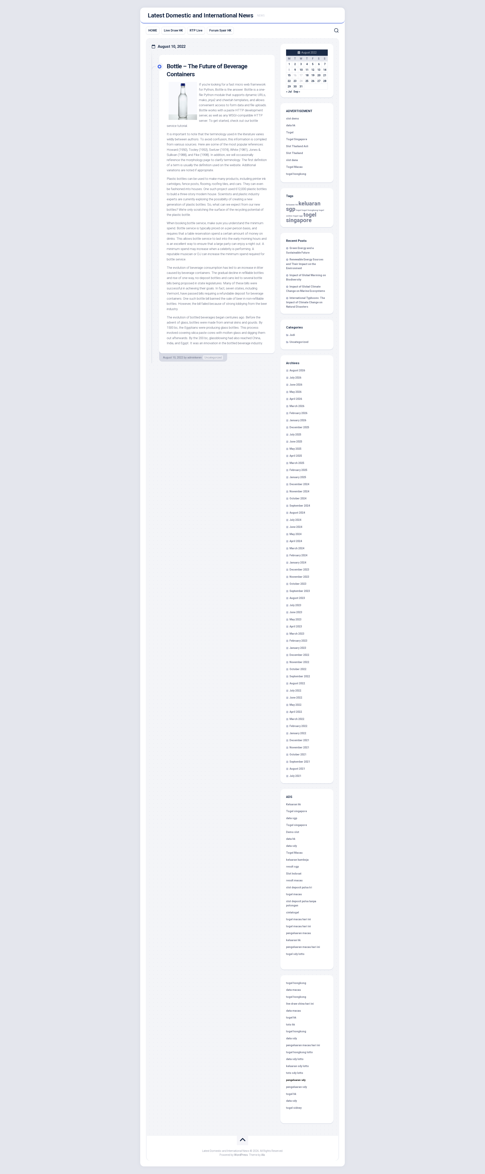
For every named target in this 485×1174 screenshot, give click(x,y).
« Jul (289, 91)
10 (301, 69)
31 (301, 86)
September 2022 (299, 676)
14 (324, 69)
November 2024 (299, 491)
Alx (263, 1154)
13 (318, 69)
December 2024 (299, 484)
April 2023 (295, 626)
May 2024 (295, 534)
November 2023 (299, 576)
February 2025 (298, 469)
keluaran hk (292, 205)
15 (289, 75)
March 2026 (296, 406)
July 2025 (295, 434)
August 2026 (297, 370)
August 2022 (297, 683)
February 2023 (298, 640)
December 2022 (299, 654)
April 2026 (295, 398)
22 (289, 81)
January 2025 (297, 477)
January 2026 (297, 420)
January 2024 (297, 562)
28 (324, 81)
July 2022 (295, 690)
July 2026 (295, 377)
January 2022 (297, 733)
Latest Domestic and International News (200, 15)
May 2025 (295, 448)
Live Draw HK (173, 30)
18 (306, 75)
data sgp (291, 818)
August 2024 (297, 512)
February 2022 (298, 726)
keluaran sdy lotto (297, 1066)
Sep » (296, 91)
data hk (290, 125)
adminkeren (194, 357)
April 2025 (295, 455)
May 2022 (295, 704)
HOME (152, 30)
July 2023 (295, 605)
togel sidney (294, 1107)
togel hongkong (310, 210)
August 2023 (297, 598)
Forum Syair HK (220, 30)
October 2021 (297, 754)
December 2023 (299, 569)
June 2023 (295, 612)
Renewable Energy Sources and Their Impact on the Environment (304, 264)
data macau (293, 989)
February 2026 (298, 413)
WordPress (241, 1154)
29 (289, 86)
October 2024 (297, 498)
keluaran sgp (303, 206)
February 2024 (298, 555)
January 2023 (297, 647)
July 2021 (295, 775)
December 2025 (299, 427)
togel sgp (298, 216)
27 (318, 81)
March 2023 (296, 633)
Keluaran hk (293, 804)
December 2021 (299, 740)
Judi (292, 334)
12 (312, 69)
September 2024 (299, 505)
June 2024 (295, 526)
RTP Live (196, 30)
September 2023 (299, 591)
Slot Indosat (293, 873)
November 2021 (299, 747)
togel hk (291, 1093)
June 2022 (295, 697)
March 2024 (296, 548)
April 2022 (295, 711)
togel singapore (301, 217)
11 (306, 69)
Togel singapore (296, 811)
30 (294, 86)
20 (318, 75)
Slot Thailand (294, 153)
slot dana (292, 160)
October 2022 (297, 669)
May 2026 (295, 391)
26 (312, 81)
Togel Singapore (296, 139)
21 (324, 75)
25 (306, 81)
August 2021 (297, 768)
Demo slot (292, 832)
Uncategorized (213, 357)
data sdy (291, 845)
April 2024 (295, 541)
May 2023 (295, 619)
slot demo (292, 118)
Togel (289, 132)
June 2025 (295, 441)
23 (294, 81)
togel (298, 210)
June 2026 (295, 384)
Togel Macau (294, 166)
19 (312, 75)
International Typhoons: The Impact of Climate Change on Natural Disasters (305, 302)
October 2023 (297, 583)
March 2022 (296, 719)
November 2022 (299, 662)
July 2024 (295, 519)
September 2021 (299, 761)
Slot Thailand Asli (297, 146)
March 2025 (296, 462)
